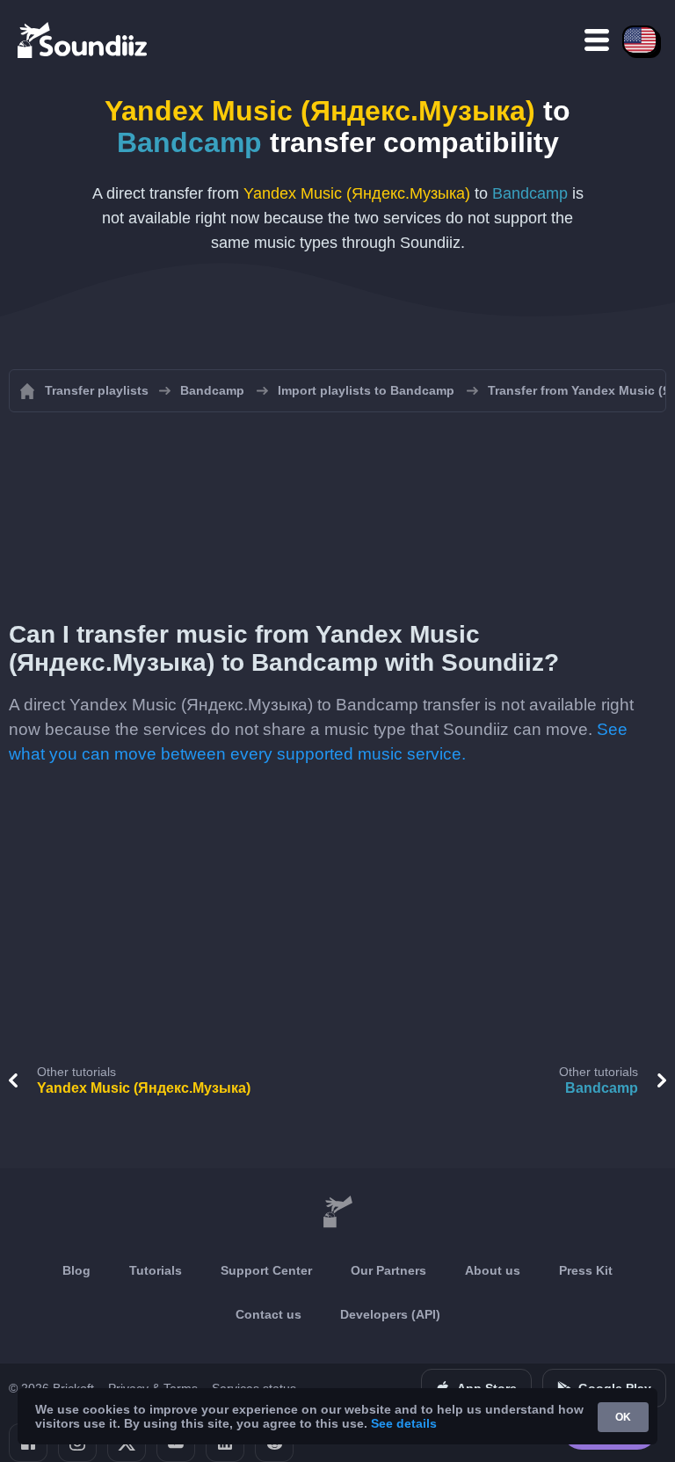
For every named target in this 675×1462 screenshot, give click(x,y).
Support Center (266, 1270)
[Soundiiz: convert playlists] (337, 1212)
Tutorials (155, 1270)
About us (492, 1270)
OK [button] (623, 1417)
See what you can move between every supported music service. (318, 741)
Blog (76, 1270)
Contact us (268, 1314)
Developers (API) (390, 1314)
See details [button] (404, 1423)
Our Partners (388, 1270)
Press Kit (586, 1270)
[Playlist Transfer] (83, 39)
